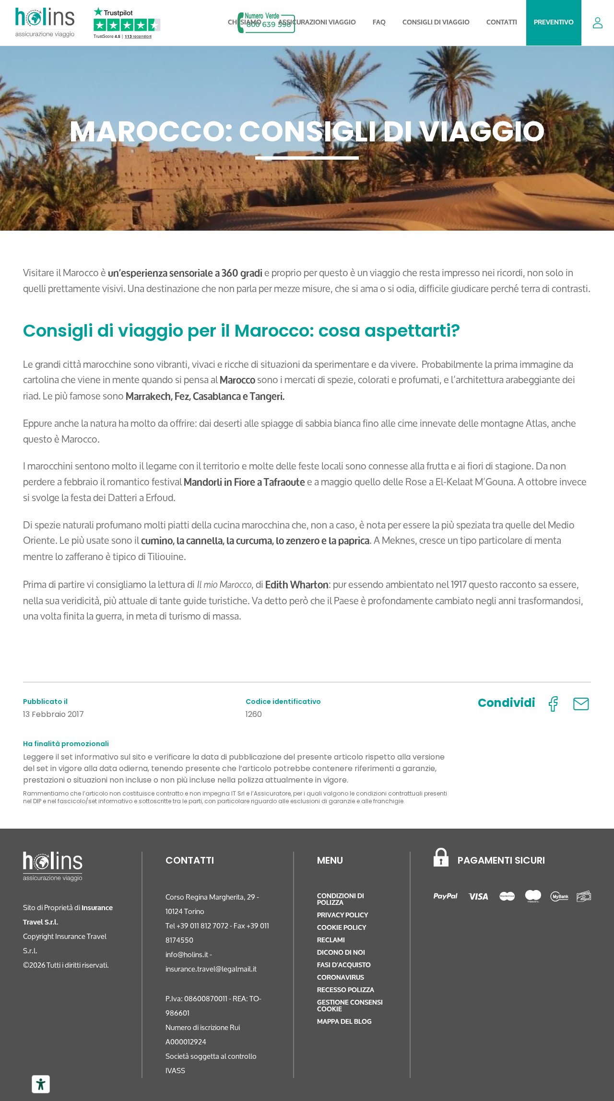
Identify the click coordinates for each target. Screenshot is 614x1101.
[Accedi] (597, 22)
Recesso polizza (345, 990)
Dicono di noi (341, 952)
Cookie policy (341, 927)
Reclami (331, 940)
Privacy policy (342, 915)
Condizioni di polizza (340, 899)
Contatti (501, 22)
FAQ (379, 22)
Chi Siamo (244, 22)
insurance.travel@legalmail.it (211, 968)
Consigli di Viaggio (436, 22)
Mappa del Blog (344, 1021)
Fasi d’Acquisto (344, 965)
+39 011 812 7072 (202, 925)
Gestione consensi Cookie (350, 1006)
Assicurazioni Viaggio (317, 22)
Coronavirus (340, 977)
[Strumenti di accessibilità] (41, 1084)
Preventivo (554, 22)
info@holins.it (186, 954)
